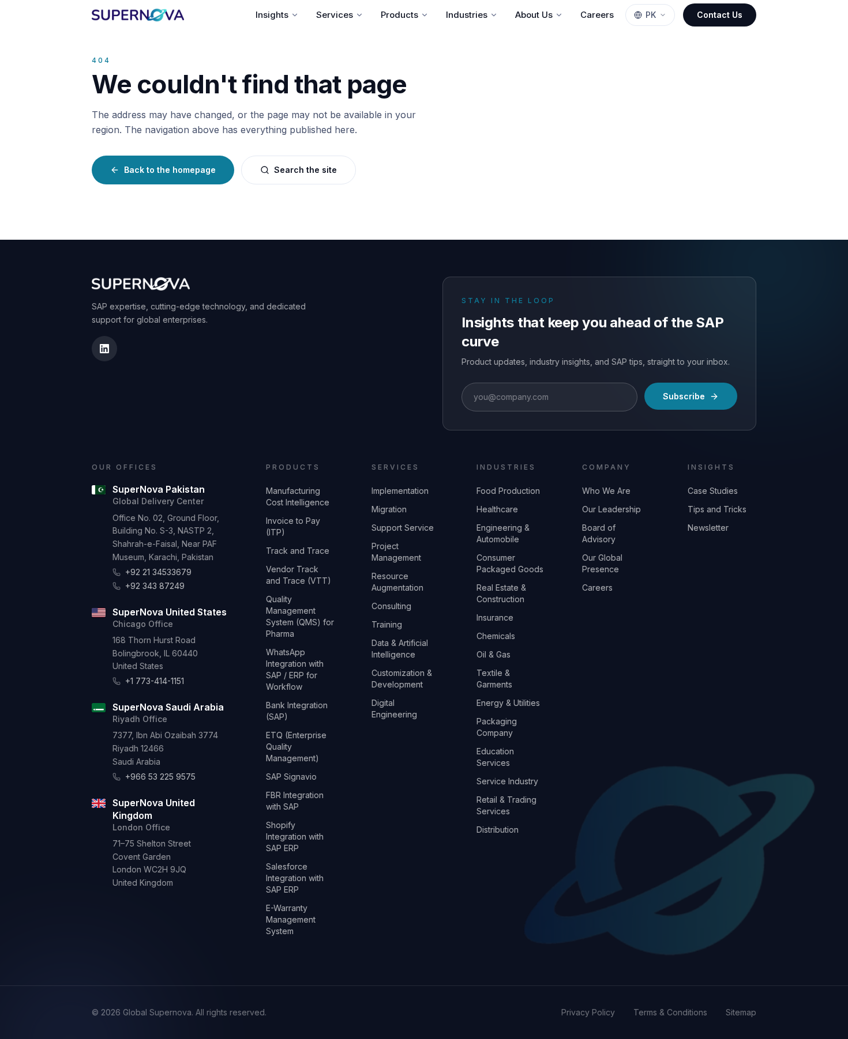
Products (399, 14)
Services (334, 14)
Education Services (495, 757)
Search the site (305, 170)
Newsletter (708, 527)
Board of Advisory (599, 533)
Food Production (508, 491)
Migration (389, 509)
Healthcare (497, 509)
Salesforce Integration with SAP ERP (295, 878)
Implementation (400, 491)
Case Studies (713, 491)
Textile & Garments (494, 678)
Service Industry (507, 781)
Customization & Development (402, 678)
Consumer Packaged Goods (509, 563)
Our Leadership (611, 509)
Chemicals (495, 636)
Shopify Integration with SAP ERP (295, 836)
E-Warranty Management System (291, 919)
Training (387, 624)
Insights (272, 14)
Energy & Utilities (508, 703)
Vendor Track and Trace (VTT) (298, 574)
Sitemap (741, 1012)
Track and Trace (297, 551)
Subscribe (684, 396)
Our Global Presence (602, 563)
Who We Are (606, 491)
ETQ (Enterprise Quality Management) (296, 746)
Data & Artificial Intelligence (400, 648)
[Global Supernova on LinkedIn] (104, 348)
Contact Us (719, 15)
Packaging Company (496, 727)
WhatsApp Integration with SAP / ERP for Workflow (295, 669)
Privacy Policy (588, 1012)
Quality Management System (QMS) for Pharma (300, 616)
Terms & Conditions (670, 1012)
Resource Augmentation (397, 581)
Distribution (497, 829)
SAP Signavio (291, 776)
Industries (466, 14)
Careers (597, 14)
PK (651, 15)
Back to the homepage (170, 170)
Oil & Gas (493, 654)
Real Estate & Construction (501, 593)
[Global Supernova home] (138, 15)
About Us (534, 14)
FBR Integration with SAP (295, 800)
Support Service (403, 527)
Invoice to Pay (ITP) (293, 526)
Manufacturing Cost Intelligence (297, 496)
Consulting (391, 606)
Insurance (494, 617)
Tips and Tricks (717, 509)
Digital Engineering (394, 708)
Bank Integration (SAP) (297, 710)
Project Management (396, 551)
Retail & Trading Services (506, 805)
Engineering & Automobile (503, 533)
